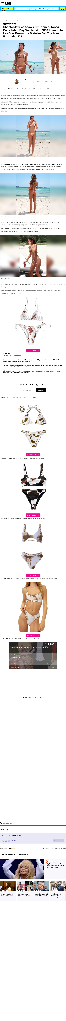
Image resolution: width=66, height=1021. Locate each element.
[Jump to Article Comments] (9, 89)
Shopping (8, 21)
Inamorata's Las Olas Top (16, 169)
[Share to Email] (52, 89)
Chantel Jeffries (17, 21)
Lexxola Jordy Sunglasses (19, 225)
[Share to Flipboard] (39, 89)
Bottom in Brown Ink (36, 169)
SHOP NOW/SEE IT (33, 350)
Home (3, 21)
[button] (3, 3)
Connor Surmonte (25, 80)
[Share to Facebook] (17, 89)
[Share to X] (28, 89)
